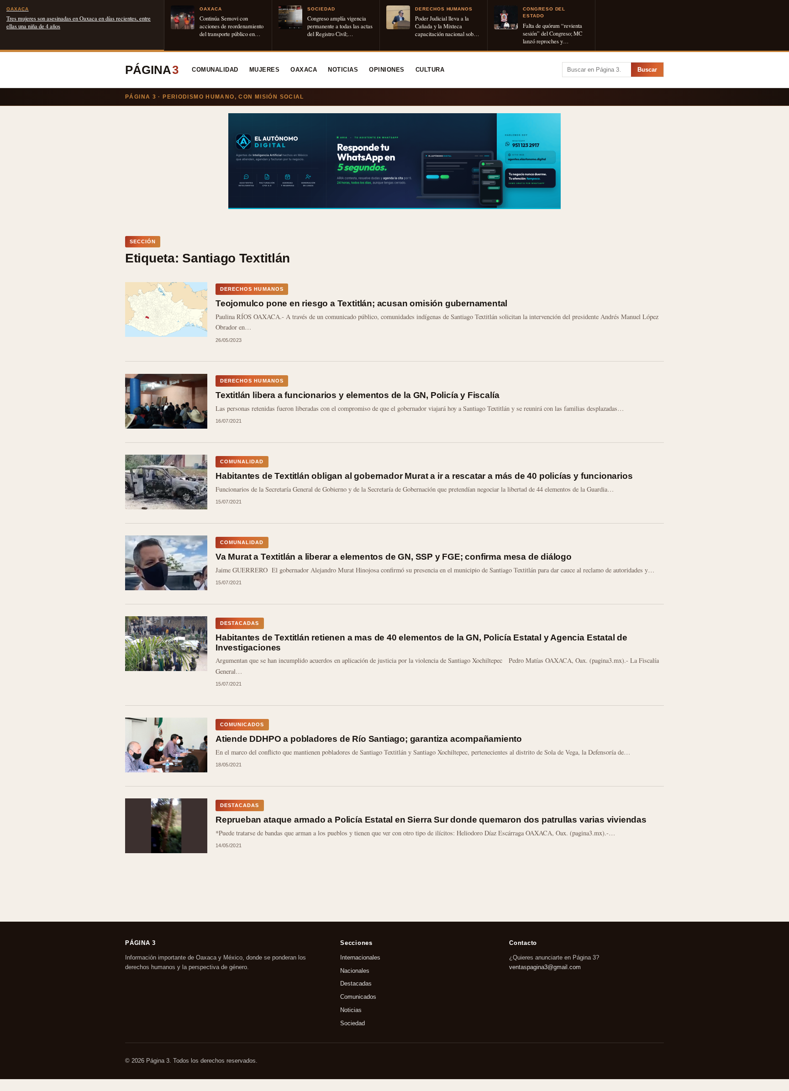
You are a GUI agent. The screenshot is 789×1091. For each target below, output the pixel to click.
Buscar (647, 69)
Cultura (430, 70)
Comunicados (358, 996)
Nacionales (354, 970)
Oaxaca (303, 70)
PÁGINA (152, 70)
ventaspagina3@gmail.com (545, 966)
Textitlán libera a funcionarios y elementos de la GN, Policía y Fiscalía (357, 395)
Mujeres (264, 70)
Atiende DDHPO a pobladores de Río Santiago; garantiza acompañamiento (369, 739)
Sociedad (352, 1022)
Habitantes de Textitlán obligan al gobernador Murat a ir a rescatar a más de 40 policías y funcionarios (424, 476)
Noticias (343, 70)
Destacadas (356, 983)
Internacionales (360, 957)
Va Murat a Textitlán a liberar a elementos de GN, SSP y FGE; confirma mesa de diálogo (394, 556)
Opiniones (387, 70)
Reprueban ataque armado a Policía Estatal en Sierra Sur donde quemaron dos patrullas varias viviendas (431, 819)
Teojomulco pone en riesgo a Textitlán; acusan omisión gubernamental (361, 303)
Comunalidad (215, 70)
